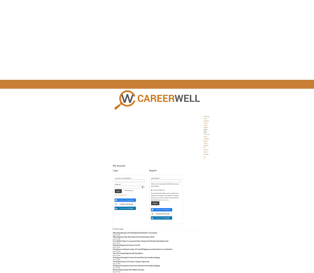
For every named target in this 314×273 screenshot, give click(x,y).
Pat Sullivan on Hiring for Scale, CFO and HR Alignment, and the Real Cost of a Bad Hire (142, 249)
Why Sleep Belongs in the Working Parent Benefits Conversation (135, 233)
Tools (205, 136)
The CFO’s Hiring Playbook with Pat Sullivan (128, 253)
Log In (114, 85)
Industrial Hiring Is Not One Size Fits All (126, 245)
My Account (116, 81)
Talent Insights (206, 126)
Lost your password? (120, 195)
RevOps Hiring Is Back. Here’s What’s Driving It (128, 270)
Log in (118, 191)
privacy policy (165, 200)
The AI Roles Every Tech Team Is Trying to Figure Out (131, 262)
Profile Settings (117, 83)
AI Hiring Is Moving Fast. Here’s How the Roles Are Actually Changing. (136, 257)
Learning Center (206, 122)
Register (155, 203)
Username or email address (126, 178)
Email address (158, 178)
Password (121, 184)
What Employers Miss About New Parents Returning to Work (133, 237)
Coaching (206, 134)
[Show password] (143, 187)
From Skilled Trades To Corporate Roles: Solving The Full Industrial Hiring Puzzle (140, 241)
